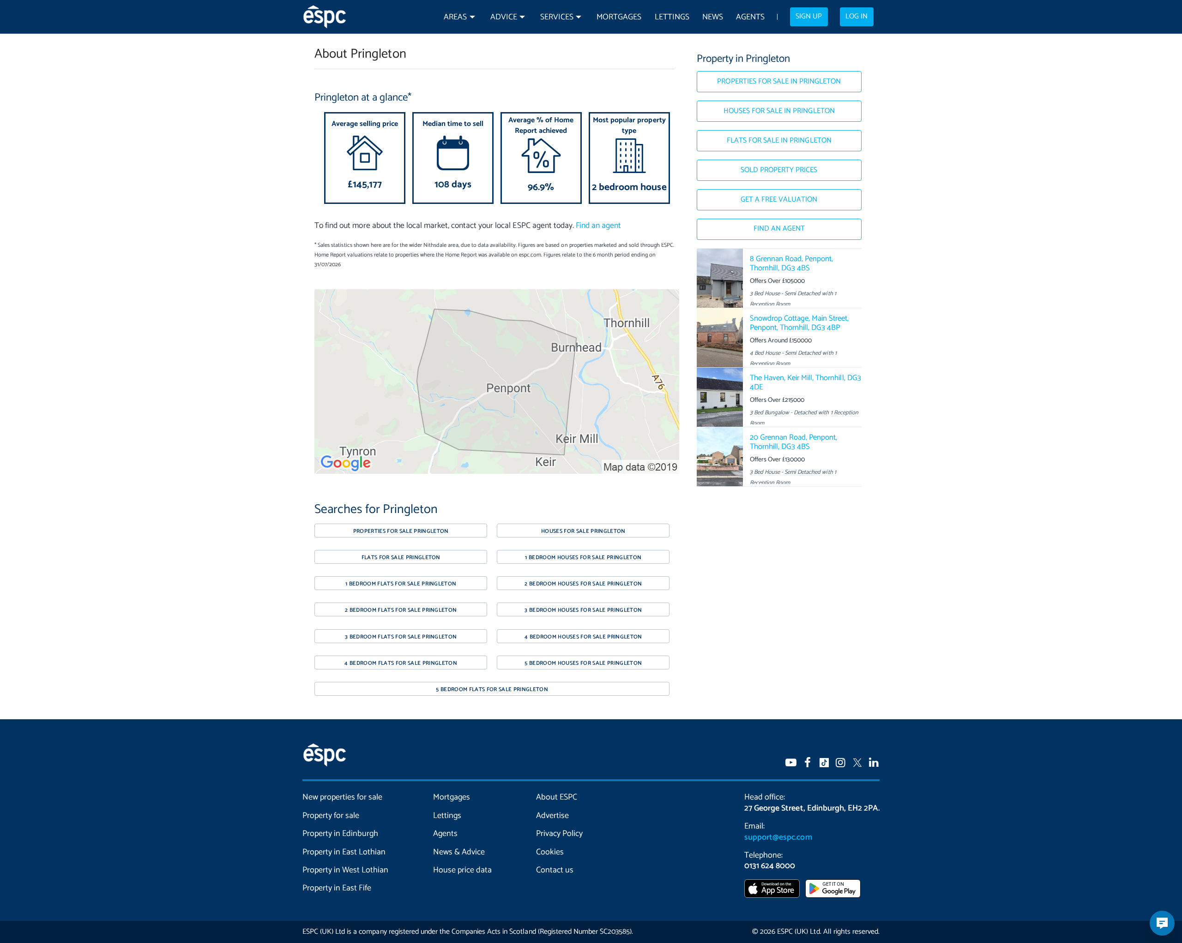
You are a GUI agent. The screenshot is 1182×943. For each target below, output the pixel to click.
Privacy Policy (559, 834)
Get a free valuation (779, 200)
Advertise (552, 816)
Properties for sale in (779, 82)
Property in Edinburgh (340, 834)
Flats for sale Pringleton (401, 557)
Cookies (550, 852)
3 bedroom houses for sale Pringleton (583, 610)
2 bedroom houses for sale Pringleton (583, 583)
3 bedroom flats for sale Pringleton (401, 637)
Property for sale (330, 816)
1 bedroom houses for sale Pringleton (583, 557)
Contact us (554, 870)
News (712, 17)
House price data (462, 870)
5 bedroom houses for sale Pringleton (583, 663)
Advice (503, 17)
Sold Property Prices (779, 170)
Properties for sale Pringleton (401, 531)
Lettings (672, 17)
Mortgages (619, 17)
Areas (455, 17)
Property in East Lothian (344, 852)
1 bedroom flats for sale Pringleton (401, 583)
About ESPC (556, 797)
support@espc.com (778, 837)
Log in (856, 17)
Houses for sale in (779, 111)
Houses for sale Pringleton (583, 531)
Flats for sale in (779, 141)
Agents (750, 17)
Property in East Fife (336, 888)
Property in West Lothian (345, 870)
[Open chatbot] (1162, 923)
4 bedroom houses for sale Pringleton (583, 637)
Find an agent (598, 226)
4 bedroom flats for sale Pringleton (400, 663)
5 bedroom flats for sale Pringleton (492, 689)
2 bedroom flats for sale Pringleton (401, 610)
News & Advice (459, 852)
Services (556, 17)
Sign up (809, 17)
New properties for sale (342, 797)
